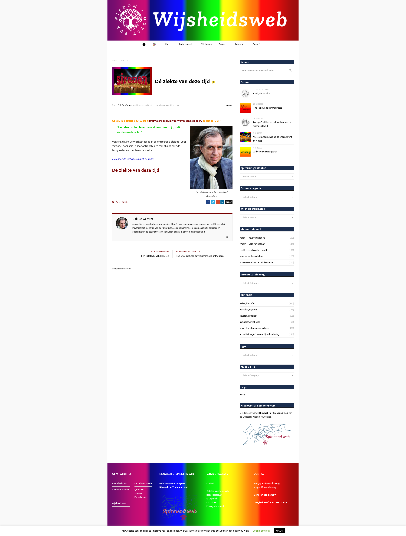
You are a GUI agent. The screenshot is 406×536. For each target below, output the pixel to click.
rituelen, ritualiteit (248, 316)
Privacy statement (215, 506)
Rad (167, 44)
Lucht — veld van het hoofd (253, 250)
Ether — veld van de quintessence (256, 262)
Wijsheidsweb (119, 503)
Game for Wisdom (120, 489)
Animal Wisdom (119, 483)
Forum (222, 44)
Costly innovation (261, 93)
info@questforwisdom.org (267, 483)
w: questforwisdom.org (265, 487)
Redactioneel (185, 44)
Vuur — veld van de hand (252, 256)
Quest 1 (256, 44)
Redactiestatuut (214, 495)
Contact (210, 483)
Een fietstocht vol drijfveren (155, 256)
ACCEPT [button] (279, 531)
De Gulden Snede (143, 483)
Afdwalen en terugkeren (265, 151)
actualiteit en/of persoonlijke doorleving (259, 334)
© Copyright (212, 498)
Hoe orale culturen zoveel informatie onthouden (200, 256)
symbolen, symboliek (250, 322)
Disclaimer (211, 502)
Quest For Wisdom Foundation (140, 493)
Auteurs (239, 44)
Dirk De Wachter (125, 105)
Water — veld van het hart (252, 244)
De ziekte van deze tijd (135, 170)
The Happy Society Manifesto (267, 108)
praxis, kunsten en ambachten (254, 328)
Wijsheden (206, 44)
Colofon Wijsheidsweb (217, 491)
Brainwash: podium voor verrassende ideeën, (175, 120)
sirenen (229, 105)
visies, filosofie (247, 303)
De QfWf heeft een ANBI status (270, 502)
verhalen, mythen (248, 309)
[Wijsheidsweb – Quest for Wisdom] (203, 20)
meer (229, 202)
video (124, 202)
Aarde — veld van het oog (252, 237)
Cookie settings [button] (261, 530)
